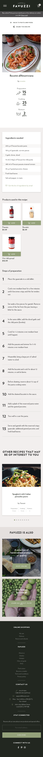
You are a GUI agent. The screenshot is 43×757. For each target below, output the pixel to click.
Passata (5, 228)
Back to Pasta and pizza (23, 22)
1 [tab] (14, 520)
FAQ (21, 663)
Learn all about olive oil (21, 603)
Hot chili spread (8, 259)
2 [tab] (16, 520)
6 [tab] (24, 520)
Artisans (21, 658)
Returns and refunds (21, 639)
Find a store (21, 668)
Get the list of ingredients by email (20, 186)
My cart (21, 633)
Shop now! (24, 15)
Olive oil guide (21, 661)
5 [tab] (22, 520)
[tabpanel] (21, 489)
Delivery (21, 636)
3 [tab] (18, 520)
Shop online (21, 566)
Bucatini (25, 228)
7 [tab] (26, 520)
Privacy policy (21, 676)
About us (21, 653)
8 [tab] (28, 520)
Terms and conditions (21, 674)
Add (13, 223)
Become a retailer (21, 671)
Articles (21, 656)
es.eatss (22, 81)
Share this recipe (23, 26)
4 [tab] (20, 520)
